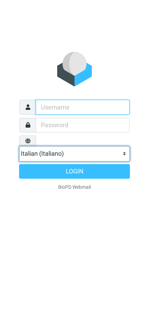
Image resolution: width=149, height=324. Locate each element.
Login (75, 171)
